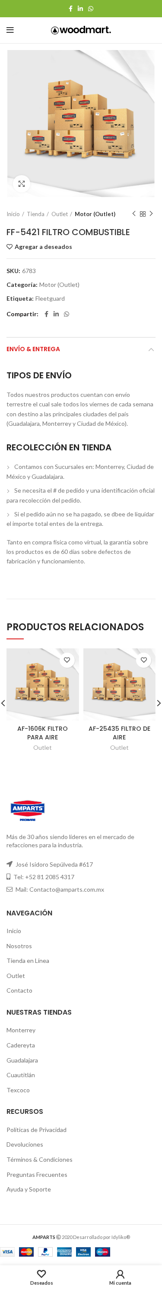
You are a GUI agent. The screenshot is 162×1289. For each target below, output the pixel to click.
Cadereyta (20, 1045)
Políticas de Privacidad (36, 1129)
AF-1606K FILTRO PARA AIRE (42, 733)
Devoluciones (24, 1144)
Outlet (59, 214)
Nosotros (19, 945)
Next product (151, 214)
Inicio (13, 214)
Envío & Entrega (33, 349)
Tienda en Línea (27, 960)
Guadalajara (22, 1060)
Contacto (19, 990)
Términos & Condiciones (39, 1159)
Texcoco (18, 1090)
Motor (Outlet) (95, 214)
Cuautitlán (20, 1074)
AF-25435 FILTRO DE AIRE (119, 733)
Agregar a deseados (43, 247)
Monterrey (20, 1030)
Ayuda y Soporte (28, 1189)
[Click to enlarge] (21, 183)
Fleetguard (50, 298)
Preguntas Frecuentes (36, 1174)
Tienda (35, 214)
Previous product (134, 214)
